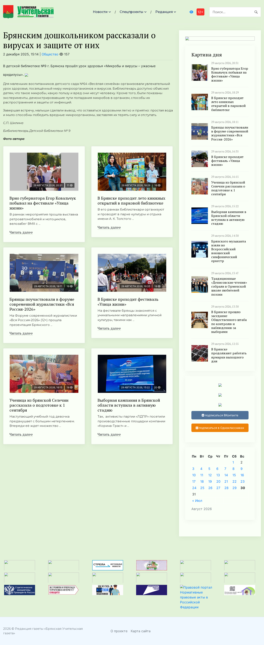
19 (210, 481)
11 (201, 475)
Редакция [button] (164, 12)
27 (218, 488)
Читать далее (21, 232)
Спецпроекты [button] (131, 12)
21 (226, 481)
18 (202, 481)
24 (194, 488)
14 (226, 475)
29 (234, 488)
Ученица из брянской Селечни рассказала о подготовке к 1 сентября (38, 405)
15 (234, 475)
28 (226, 488)
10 (194, 475)
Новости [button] (100, 12)
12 (210, 475)
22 (234, 481)
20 (218, 481)
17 (194, 481)
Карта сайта (141, 631)
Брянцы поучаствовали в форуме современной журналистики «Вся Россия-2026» (41, 304)
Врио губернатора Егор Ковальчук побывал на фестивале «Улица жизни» (42, 203)
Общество (50, 54)
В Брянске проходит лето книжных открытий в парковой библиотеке (131, 200)
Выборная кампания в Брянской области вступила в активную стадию (129, 405)
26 (210, 488)
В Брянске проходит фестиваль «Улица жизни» (128, 301)
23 (242, 481)
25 (202, 488)
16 (242, 475)
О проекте (119, 631)
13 (218, 475)
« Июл (197, 501)
